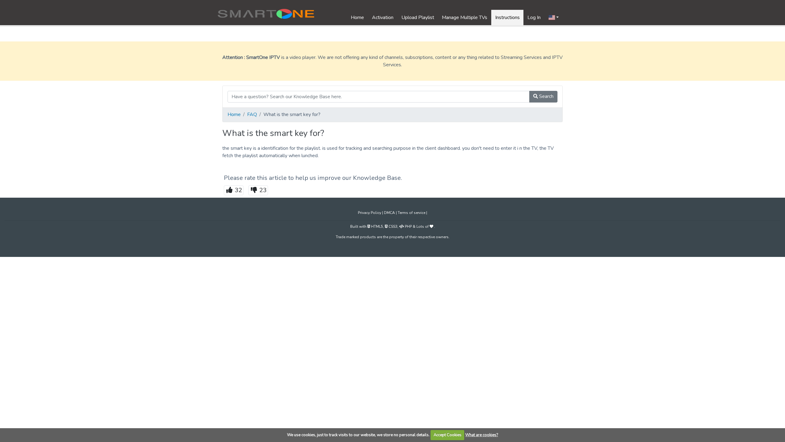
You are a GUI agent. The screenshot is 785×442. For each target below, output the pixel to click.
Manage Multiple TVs (464, 17)
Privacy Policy (370, 212)
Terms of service (412, 212)
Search (545, 96)
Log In (534, 17)
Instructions (507, 17)
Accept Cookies (447, 435)
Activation (382, 17)
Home (357, 17)
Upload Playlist (417, 17)
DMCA (390, 212)
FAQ (252, 114)
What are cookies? (481, 435)
